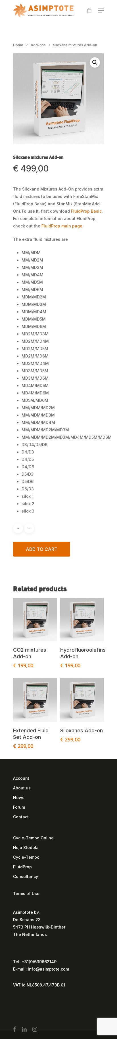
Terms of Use (26, 893)
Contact (21, 816)
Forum (19, 807)
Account (21, 778)
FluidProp (22, 866)
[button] (95, 62)
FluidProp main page (61, 225)
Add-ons (38, 45)
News (18, 797)
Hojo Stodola (26, 847)
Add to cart (41, 549)
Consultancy (25, 876)
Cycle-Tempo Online (33, 837)
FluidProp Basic (86, 211)
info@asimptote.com (48, 969)
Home (18, 45)
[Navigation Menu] (101, 10)
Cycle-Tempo (26, 857)
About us (22, 787)
